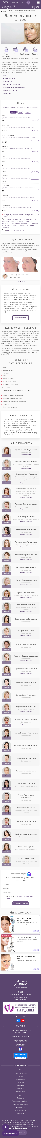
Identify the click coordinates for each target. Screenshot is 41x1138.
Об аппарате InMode (20, 317)
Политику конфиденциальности (16, 1128)
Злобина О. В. (14, 221)
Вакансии (20, 1114)
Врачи (21, 1076)
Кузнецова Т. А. (6, 223)
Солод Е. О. (8, 225)
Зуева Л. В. (22, 221)
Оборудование (20, 1079)
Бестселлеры (20, 1092)
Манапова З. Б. (10, 230)
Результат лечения (9, 78)
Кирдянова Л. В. (30, 221)
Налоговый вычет (20, 1111)
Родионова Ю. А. (26, 223)
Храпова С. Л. (33, 225)
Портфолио (20, 1082)
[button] (18, 281)
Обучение (20, 1085)
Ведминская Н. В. (31, 219)
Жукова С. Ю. (6, 221)
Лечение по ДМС (20, 1107)
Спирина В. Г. (16, 225)
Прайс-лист (20, 1098)
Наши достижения (21, 1073)
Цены (5, 75)
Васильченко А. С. (20, 219)
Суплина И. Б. (24, 225)
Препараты (20, 1089)
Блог (20, 1095)
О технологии (7, 81)
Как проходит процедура (11, 84)
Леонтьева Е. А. (16, 223)
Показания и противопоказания (14, 87)
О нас (20, 1070)
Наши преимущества (10, 90)
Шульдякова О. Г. (7, 227)
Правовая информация (20, 1104)
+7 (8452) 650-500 (20, 1041)
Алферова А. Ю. (10, 219)
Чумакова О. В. (20, 230)
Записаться (7, 93)
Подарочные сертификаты (20, 1101)
